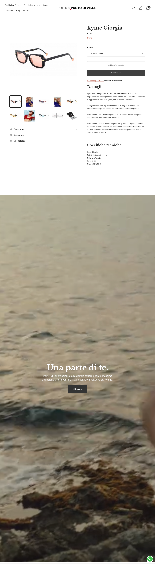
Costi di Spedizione (95, 80)
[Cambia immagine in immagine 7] (29, 115)
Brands (46, 5)
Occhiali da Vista (31, 5)
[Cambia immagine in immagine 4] (57, 101)
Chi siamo (9, 10)
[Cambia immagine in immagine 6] (15, 115)
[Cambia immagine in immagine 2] (29, 101)
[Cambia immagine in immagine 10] (72, 115)
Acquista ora (116, 73)
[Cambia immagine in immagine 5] (72, 101)
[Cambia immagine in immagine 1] (15, 101)
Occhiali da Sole (12, 5)
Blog (18, 10)
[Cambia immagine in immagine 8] (43, 115)
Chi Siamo (77, 389)
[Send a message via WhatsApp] (150, 559)
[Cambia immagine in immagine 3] (43, 101)
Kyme (89, 38)
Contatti (25, 10)
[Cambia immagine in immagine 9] (57, 115)
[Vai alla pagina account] (140, 7)
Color (90, 47)
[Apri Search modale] (133, 7)
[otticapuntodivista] (77, 7)
